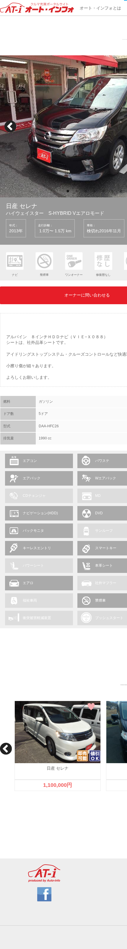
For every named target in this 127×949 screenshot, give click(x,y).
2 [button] (77, 191)
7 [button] (121, 191)
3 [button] (86, 191)
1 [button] (68, 191)
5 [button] (103, 191)
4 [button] (94, 191)
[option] (57, 746)
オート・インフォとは (100, 8)
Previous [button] (10, 126)
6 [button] (112, 191)
